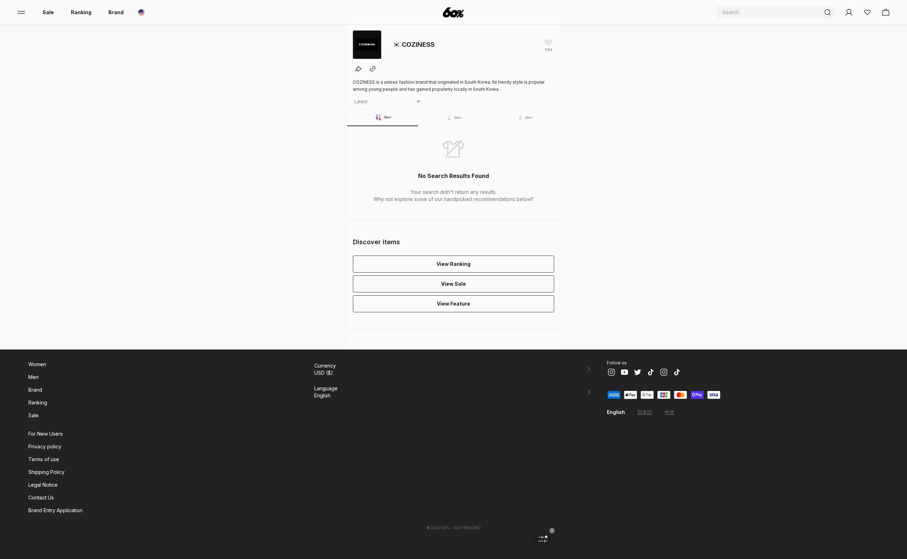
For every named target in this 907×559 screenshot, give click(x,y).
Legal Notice (43, 485)
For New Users (45, 434)
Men (33, 377)
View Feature (453, 304)
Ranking (81, 12)
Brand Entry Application (55, 510)
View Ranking (453, 264)
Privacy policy (44, 446)
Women (37, 364)
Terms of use (43, 459)
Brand (116, 12)
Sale (48, 12)
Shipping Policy (46, 472)
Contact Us (41, 497)
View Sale (453, 284)
